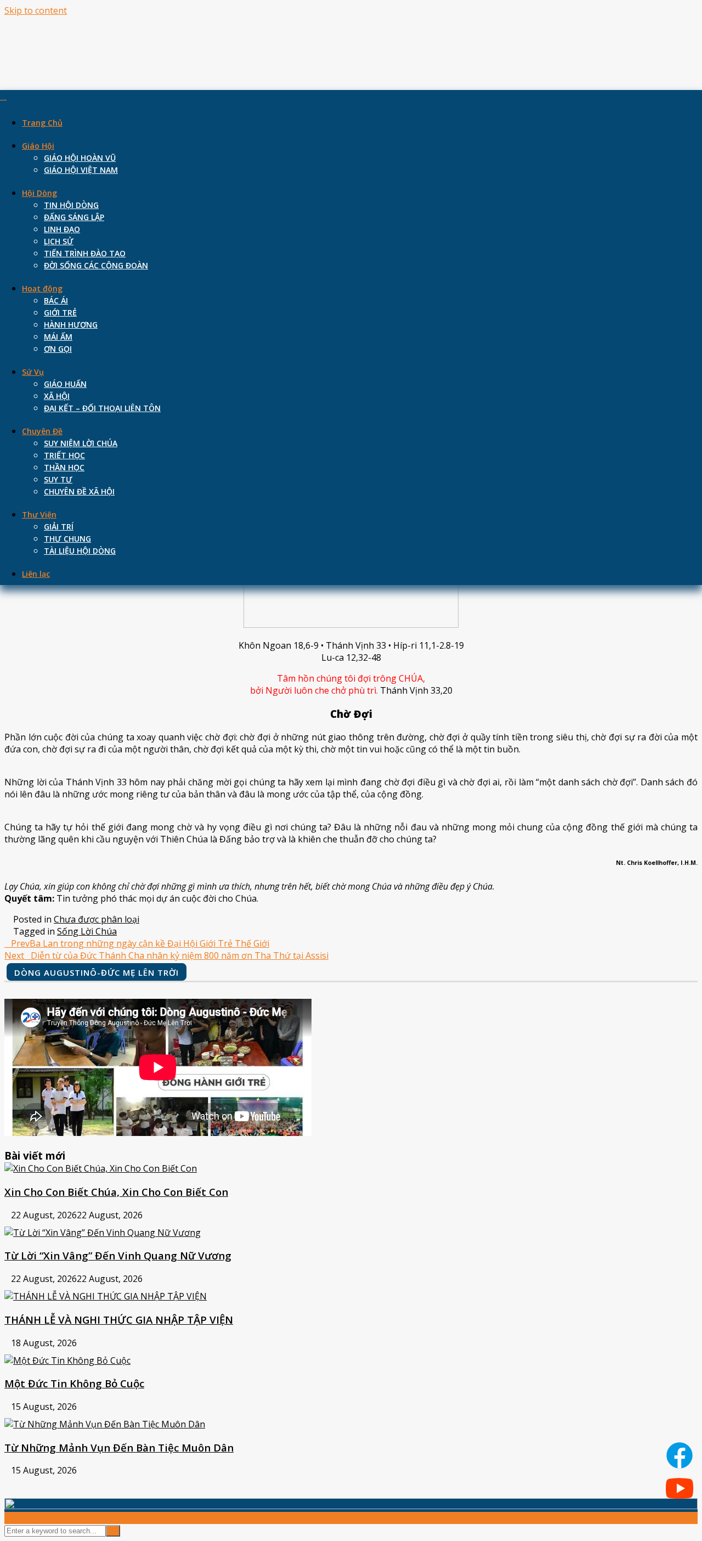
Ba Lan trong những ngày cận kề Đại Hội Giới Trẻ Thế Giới (140, 943)
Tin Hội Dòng (71, 205)
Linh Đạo (62, 229)
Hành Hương (71, 324)
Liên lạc (36, 574)
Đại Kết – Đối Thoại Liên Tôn (102, 408)
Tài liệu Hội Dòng (80, 550)
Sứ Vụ (33, 372)
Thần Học (64, 467)
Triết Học (64, 455)
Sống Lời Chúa (87, 931)
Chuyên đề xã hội (79, 491)
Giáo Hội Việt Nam (81, 170)
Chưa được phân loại (96, 919)
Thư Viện (39, 514)
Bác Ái (56, 300)
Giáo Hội (38, 145)
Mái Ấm (58, 336)
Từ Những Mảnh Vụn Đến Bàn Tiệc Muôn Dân (119, 1447)
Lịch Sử (58, 241)
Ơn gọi (58, 349)
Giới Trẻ (60, 312)
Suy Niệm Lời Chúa (80, 443)
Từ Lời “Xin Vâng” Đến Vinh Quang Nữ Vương (117, 1255)
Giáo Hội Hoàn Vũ (80, 158)
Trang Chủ (42, 122)
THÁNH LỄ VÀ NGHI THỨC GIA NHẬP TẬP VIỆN (118, 1319)
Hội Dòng (39, 193)
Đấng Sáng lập (74, 217)
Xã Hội (57, 396)
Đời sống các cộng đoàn (96, 265)
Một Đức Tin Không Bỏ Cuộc (74, 1383)
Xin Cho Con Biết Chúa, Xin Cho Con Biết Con (116, 1192)
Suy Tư (58, 479)
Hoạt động (42, 288)
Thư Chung (67, 538)
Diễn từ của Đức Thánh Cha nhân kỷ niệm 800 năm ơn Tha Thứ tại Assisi (166, 955)
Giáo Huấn (65, 384)
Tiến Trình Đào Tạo (85, 253)
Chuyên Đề (42, 431)
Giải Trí (58, 526)
